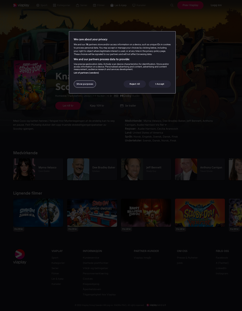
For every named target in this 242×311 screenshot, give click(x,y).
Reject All (135, 84)
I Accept (159, 84)
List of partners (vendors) (86, 73)
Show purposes (85, 84)
